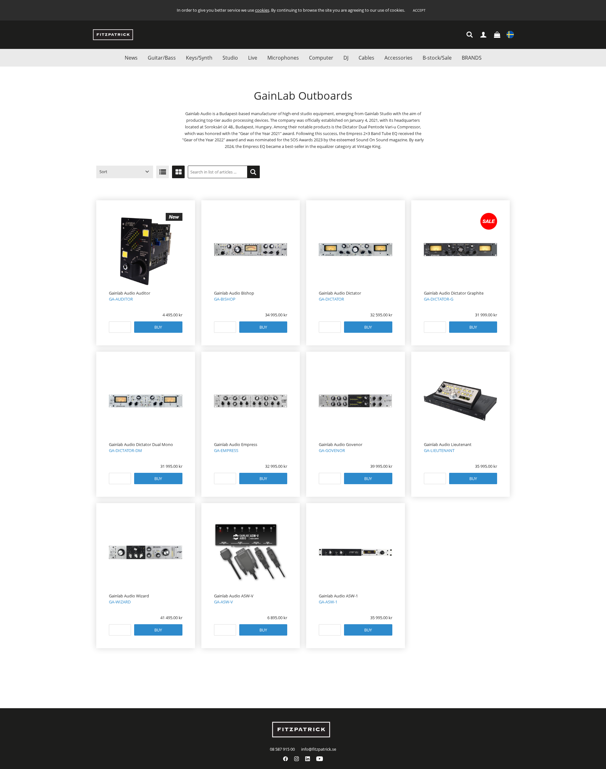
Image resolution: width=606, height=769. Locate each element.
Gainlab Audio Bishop (234, 293)
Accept (419, 10)
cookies (262, 10)
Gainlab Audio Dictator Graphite (454, 293)
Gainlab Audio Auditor (129, 293)
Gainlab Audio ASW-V (233, 596)
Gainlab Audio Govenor (340, 444)
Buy (158, 327)
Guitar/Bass (162, 57)
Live (252, 57)
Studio (230, 57)
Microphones (283, 57)
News (131, 57)
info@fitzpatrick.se (318, 749)
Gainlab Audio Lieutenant (448, 444)
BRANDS (472, 57)
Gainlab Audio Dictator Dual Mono (141, 444)
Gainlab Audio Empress (235, 444)
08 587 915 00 (282, 749)
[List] (162, 172)
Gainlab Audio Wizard (129, 596)
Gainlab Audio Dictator (340, 293)
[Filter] (253, 172)
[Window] (178, 172)
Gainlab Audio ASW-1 (338, 596)
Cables (366, 57)
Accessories (398, 57)
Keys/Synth (199, 57)
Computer (321, 57)
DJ (345, 57)
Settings (510, 35)
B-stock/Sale (437, 57)
